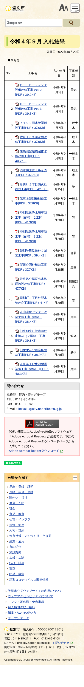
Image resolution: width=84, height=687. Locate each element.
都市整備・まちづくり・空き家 (30, 535)
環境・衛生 (16, 525)
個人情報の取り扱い (21, 607)
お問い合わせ (61, 642)
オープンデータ (18, 618)
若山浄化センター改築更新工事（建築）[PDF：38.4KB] (31, 316)
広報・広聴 (16, 557)
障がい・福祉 (18, 497)
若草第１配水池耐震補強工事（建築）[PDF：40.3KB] (32, 368)
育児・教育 (16, 514)
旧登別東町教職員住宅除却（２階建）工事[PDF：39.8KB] (31, 335)
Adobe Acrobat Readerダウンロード (34, 450)
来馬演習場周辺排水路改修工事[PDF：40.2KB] (31, 156)
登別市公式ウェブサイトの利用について (35, 591)
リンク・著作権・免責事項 (26, 602)
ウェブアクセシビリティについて (30, 596)
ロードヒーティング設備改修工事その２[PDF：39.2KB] (31, 89)
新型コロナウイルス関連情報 (28, 579)
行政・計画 (16, 563)
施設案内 (15, 552)
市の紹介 (15, 546)
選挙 (12, 568)
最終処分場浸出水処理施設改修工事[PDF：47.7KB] (31, 283)
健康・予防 (16, 503)
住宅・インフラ (19, 519)
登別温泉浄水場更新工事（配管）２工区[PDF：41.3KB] (31, 217)
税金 (12, 508)
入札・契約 (16, 530)
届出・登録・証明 (21, 486)
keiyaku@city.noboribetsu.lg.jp (40, 409)
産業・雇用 (16, 541)
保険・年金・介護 (21, 492)
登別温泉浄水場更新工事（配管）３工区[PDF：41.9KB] (31, 236)
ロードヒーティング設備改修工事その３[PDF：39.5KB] (31, 108)
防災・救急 (16, 574)
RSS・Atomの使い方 (22, 612)
